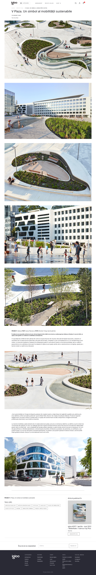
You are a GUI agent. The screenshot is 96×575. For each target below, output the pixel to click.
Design (26, 561)
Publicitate (40, 557)
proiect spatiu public (41, 508)
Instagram (77, 559)
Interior (27, 559)
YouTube (77, 561)
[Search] (75, 3)
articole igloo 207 (10, 505)
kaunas (18, 508)
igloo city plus (9, 508)
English (26, 565)
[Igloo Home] (14, 3)
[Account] (79, 3)
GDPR (63, 559)
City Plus (35, 505)
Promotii (52, 563)
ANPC (63, 568)
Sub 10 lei (52, 565)
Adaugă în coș (74, 534)
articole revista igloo (24, 505)
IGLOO (13, 8)
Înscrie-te (73, 545)
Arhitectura (19, 8)
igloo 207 (43, 505)
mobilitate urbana (28, 508)
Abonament (38, 3)
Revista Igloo (49, 3)
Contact (39, 559)
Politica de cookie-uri (66, 562)
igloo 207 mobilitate (53, 505)
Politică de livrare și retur (67, 565)
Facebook (77, 557)
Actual (26, 563)
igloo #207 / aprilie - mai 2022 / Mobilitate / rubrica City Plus (79, 527)
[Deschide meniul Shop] (60, 3)
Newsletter (40, 561)
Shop (57, 3)
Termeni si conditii (67, 557)
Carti (51, 559)
